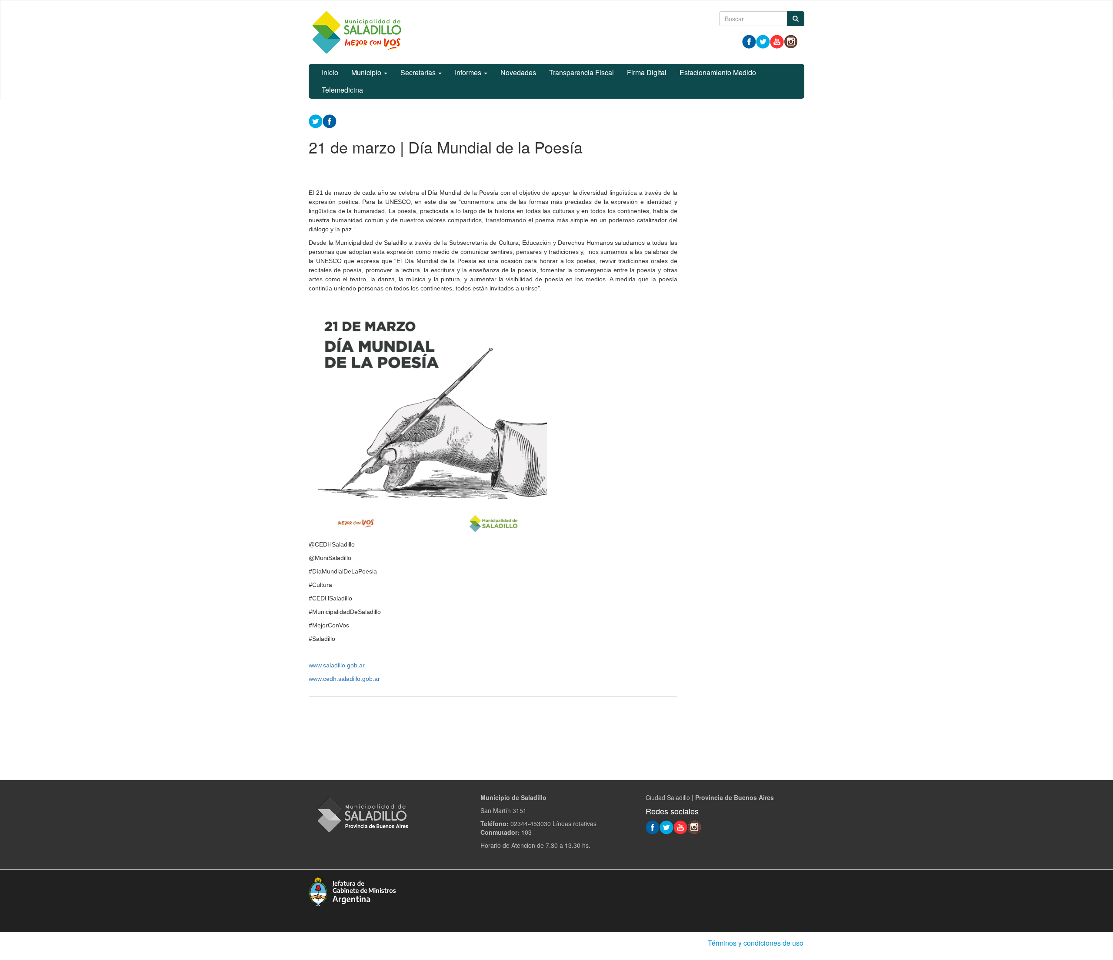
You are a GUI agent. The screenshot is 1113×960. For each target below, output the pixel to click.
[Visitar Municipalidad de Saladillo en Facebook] (749, 41)
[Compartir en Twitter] (316, 120)
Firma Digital (646, 72)
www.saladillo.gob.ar (337, 665)
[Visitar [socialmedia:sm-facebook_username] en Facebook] (330, 120)
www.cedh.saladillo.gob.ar (344, 678)
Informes (469, 72)
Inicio (330, 72)
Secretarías (418, 72)
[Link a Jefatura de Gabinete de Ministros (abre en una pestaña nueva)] (352, 890)
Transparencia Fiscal (581, 72)
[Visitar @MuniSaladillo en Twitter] (763, 41)
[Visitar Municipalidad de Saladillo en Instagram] (791, 41)
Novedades (518, 72)
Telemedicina (342, 90)
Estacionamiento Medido (718, 72)
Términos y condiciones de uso (755, 943)
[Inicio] (356, 32)
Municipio (367, 72)
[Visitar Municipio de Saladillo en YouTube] (777, 41)
